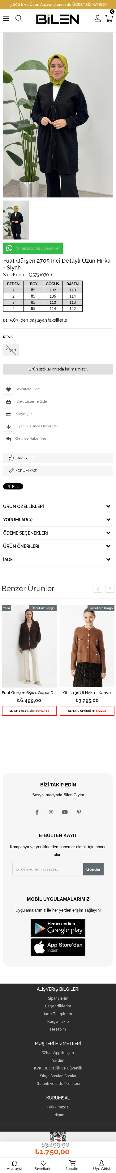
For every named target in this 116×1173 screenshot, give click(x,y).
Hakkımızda (58, 1107)
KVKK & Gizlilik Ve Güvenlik (58, 1068)
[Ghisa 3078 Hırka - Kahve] (87, 646)
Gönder (93, 869)
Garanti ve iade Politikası (58, 1084)
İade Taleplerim (58, 1014)
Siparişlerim (58, 999)
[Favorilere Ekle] (29, 666)
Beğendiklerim (58, 1006)
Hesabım (58, 1029)
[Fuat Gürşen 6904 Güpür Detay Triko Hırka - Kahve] (29, 646)
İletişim (58, 1115)
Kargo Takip (58, 1022)
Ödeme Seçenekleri (25, 533)
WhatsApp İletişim (58, 1053)
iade (8, 559)
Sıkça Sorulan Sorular (58, 1076)
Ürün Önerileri (21, 546)
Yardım (58, 1061)
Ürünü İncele (40, 666)
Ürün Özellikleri (23, 506)
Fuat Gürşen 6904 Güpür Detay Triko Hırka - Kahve (29, 693)
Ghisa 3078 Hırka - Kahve (87, 693)
